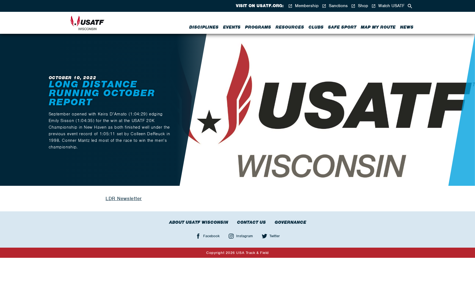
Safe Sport (342, 27)
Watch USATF (391, 6)
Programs (258, 27)
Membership (306, 6)
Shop (362, 6)
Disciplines (204, 27)
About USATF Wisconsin (198, 222)
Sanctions (337, 6)
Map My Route (378, 27)
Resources (289, 27)
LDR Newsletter (124, 198)
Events (232, 27)
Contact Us (251, 222)
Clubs (316, 27)
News (406, 27)
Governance (290, 222)
